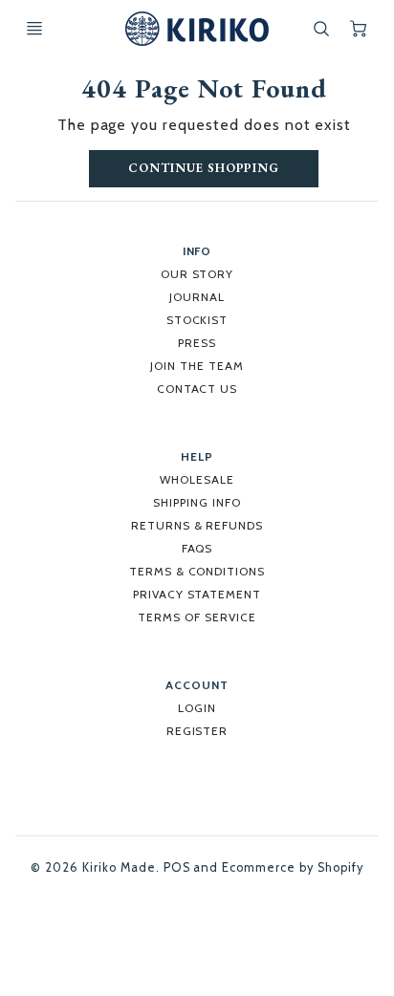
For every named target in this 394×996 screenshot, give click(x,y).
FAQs (197, 548)
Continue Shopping (203, 168)
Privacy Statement (197, 594)
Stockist (197, 320)
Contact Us (197, 388)
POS (177, 867)
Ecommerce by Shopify (292, 867)
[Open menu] (34, 29)
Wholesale (197, 479)
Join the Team (196, 365)
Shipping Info (196, 502)
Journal (197, 297)
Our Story (197, 274)
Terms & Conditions (197, 571)
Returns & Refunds (197, 525)
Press (197, 343)
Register (197, 731)
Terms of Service (196, 617)
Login (197, 708)
